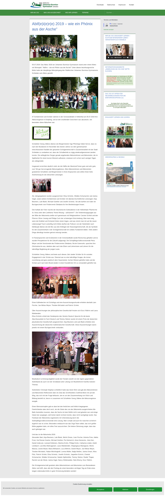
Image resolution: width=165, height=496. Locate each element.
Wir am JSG (34, 12)
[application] (119, 51)
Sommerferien (114, 26)
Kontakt (131, 5)
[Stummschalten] (128, 58)
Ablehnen (125, 489)
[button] (120, 52)
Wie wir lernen (71, 12)
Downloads (100, 5)
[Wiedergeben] (109, 58)
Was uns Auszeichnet (52, 12)
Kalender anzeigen (109, 29)
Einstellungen (150, 489)
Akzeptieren (100, 489)
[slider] (118, 57)
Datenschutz (111, 5)
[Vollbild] (131, 58)
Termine (85, 12)
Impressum (122, 5)
